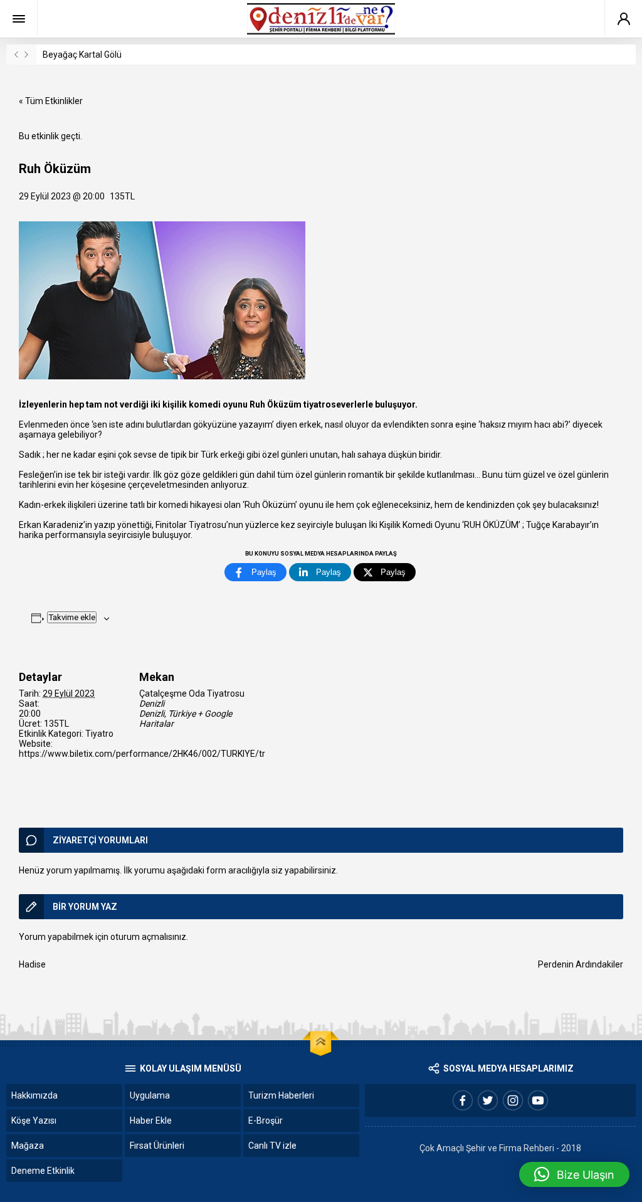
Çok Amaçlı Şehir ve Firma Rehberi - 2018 (500, 1148)
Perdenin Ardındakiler (580, 964)
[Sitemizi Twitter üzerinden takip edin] (487, 1100)
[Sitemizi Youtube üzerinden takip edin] (538, 1100)
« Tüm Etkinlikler (51, 101)
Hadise (32, 964)
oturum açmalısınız (148, 937)
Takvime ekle (71, 617)
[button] (574, 1174)
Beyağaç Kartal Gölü (82, 55)
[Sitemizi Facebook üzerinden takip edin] (462, 1100)
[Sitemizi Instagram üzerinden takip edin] (512, 1100)
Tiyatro (99, 734)
